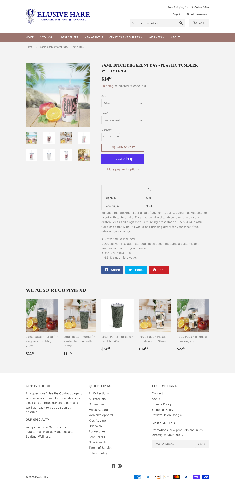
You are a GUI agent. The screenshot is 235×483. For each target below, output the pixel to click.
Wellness (155, 37)
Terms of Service (100, 447)
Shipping (107, 86)
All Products (97, 399)
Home (30, 37)
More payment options (123, 169)
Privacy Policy (161, 404)
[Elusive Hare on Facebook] (113, 466)
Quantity (106, 129)
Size (103, 96)
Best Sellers (69, 37)
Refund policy (98, 453)
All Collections (99, 393)
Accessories (97, 431)
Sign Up (202, 443)
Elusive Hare (42, 477)
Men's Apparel (99, 409)
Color (104, 112)
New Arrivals (93, 37)
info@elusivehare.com (57, 402)
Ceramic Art (97, 404)
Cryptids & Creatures (124, 37)
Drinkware (96, 426)
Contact (157, 393)
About (176, 37)
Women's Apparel (101, 415)
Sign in (177, 14)
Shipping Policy (162, 409)
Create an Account (198, 14)
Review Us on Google (167, 415)
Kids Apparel (97, 420)
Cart (202, 23)
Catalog (46, 37)
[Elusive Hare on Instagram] (120, 466)
